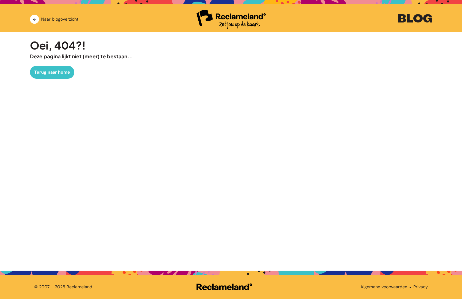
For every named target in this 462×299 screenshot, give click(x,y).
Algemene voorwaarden (383, 287)
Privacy (420, 287)
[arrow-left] (34, 19)
